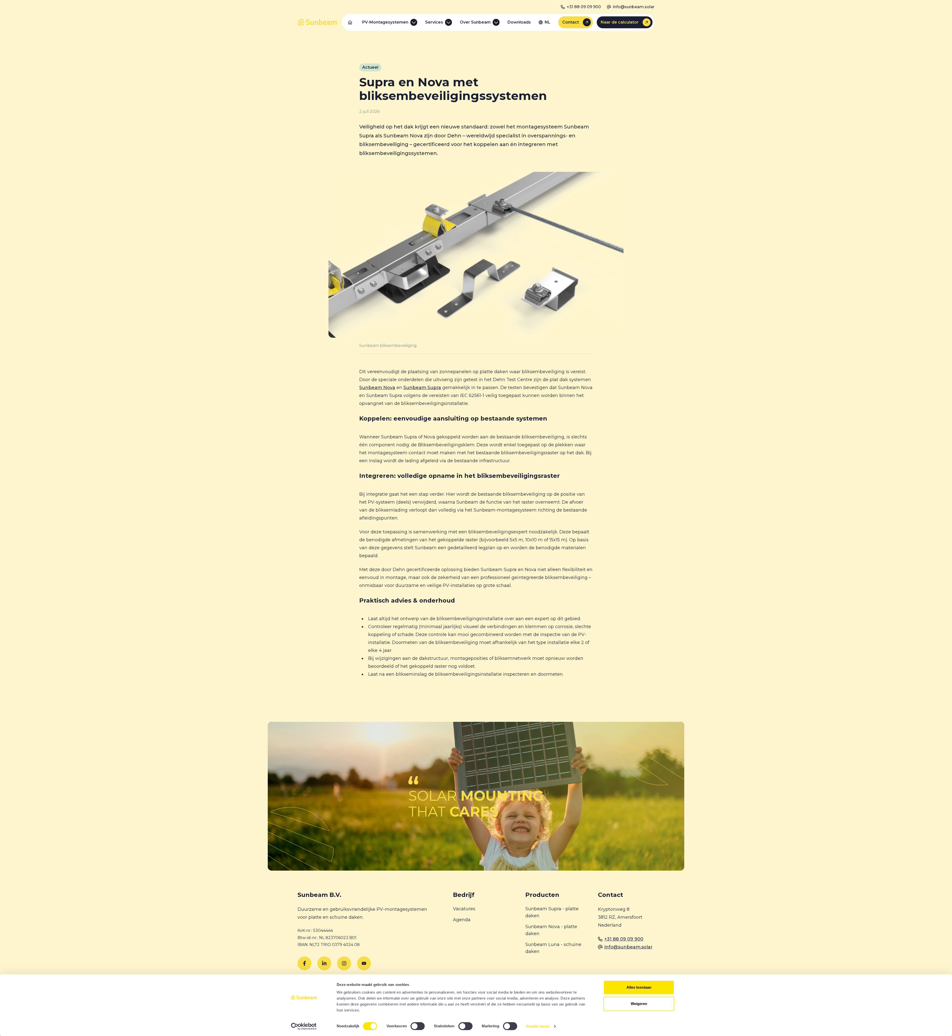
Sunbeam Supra (422, 387)
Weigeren (639, 1004)
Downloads (519, 22)
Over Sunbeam (475, 22)
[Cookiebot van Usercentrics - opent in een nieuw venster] (304, 1026)
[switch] (418, 1026)
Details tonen (537, 1026)
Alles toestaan (638, 987)
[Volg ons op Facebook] (304, 963)
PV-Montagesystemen (385, 22)
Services (434, 22)
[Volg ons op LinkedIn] (324, 963)
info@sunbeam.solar (633, 7)
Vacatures (464, 909)
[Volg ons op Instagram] (344, 963)
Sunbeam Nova (377, 387)
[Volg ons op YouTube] (364, 963)
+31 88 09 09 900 (584, 7)
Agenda (462, 919)
